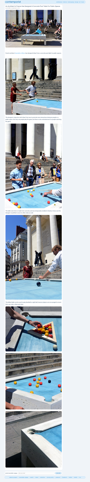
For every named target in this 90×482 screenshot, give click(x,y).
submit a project (13, 477)
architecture (59, 2)
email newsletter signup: (11, 473)
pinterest (58, 477)
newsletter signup (23, 477)
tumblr (75, 477)
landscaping (71, 2)
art (79, 2)
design (76, 2)
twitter (70, 477)
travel (82, 2)
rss (80, 477)
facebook (64, 477)
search (31, 477)
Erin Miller (9, 8)
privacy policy (50, 477)
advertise (42, 477)
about (36, 477)
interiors (65, 2)
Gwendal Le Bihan (20, 53)
